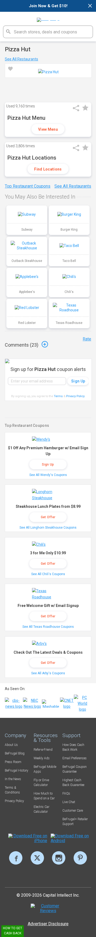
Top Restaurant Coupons (27, 186)
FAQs (66, 793)
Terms (58, 396)
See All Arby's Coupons (48, 673)
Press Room (13, 762)
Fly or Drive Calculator (41, 782)
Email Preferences (74, 758)
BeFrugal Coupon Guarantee (74, 769)
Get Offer (48, 517)
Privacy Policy (75, 396)
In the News (13, 779)
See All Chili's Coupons (48, 574)
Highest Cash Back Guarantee (73, 782)
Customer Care (72, 810)
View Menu (48, 129)
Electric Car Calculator (41, 809)
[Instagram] (58, 858)
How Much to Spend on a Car (44, 796)
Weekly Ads (42, 758)
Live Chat (68, 802)
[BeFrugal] (48, 18)
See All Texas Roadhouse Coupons (48, 627)
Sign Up (48, 464)
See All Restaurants (21, 59)
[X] (37, 858)
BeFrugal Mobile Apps (45, 769)
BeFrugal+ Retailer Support (75, 821)
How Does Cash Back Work (73, 747)
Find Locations (48, 169)
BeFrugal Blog (15, 753)
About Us (11, 745)
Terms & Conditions (12, 790)
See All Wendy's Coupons (48, 475)
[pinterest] (80, 858)
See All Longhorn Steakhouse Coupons (48, 527)
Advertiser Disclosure (48, 923)
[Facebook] (15, 858)
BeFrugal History (16, 770)
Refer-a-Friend (43, 750)
